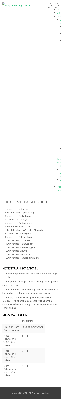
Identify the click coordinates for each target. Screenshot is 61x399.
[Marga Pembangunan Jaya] (17, 5)
